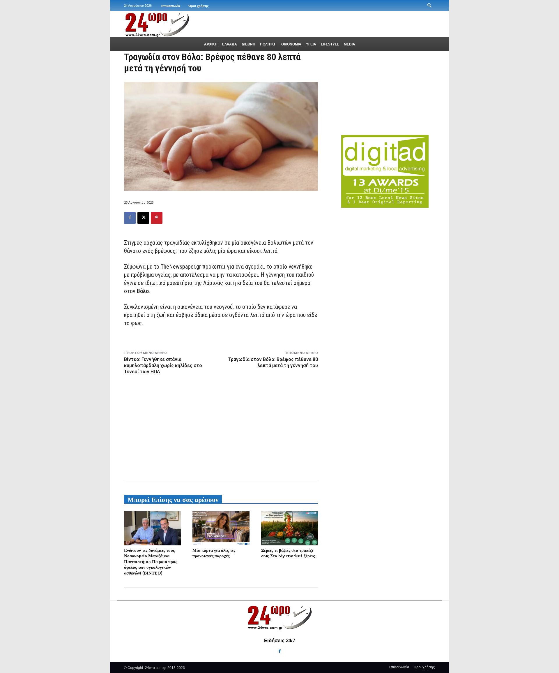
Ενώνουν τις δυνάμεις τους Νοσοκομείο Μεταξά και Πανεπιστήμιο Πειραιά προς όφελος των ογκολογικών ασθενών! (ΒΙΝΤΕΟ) (150, 561)
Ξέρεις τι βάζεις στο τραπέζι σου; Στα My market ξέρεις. (288, 553)
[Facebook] (130, 218)
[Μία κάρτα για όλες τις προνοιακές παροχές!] (220, 528)
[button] (429, 5)
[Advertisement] (221, 427)
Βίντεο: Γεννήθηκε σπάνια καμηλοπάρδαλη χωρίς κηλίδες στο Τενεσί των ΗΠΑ (163, 365)
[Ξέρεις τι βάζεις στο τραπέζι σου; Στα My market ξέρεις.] (289, 528)
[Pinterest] (156, 218)
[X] (143, 218)
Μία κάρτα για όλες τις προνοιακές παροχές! (213, 553)
